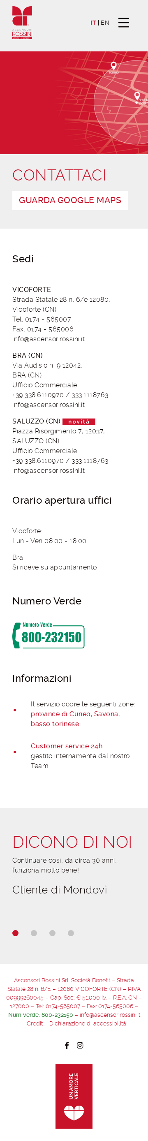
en (105, 23)
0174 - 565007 (48, 319)
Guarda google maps (70, 200)
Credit (35, 1023)
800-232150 (57, 1014)
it (93, 23)
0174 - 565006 (50, 329)
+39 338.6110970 (38, 395)
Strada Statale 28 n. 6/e (51, 299)
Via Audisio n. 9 (36, 365)
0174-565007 (63, 1006)
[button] (15, 933)
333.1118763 (90, 395)
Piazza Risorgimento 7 (47, 431)
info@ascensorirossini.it (48, 339)
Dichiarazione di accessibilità (87, 1023)
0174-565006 (115, 1006)
